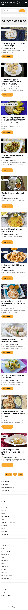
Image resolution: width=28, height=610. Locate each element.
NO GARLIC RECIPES (6, 575)
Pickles (3, 528)
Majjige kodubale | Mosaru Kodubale (12, 266)
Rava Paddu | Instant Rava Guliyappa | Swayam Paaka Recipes (13, 413)
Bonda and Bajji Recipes (7, 551)
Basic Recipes (4, 501)
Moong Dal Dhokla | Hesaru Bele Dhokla (12, 376)
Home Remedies (5, 481)
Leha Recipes (4, 560)
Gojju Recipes (4, 534)
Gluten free (4, 572)
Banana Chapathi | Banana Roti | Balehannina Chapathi (13, 118)
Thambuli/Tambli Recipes (7, 499)
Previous (8, 474)
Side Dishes (4, 589)
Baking (3, 548)
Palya (2, 537)
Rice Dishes (4, 531)
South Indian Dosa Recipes (8, 522)
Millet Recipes (4, 484)
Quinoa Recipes (5, 490)
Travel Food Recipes (6, 496)
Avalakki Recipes (5, 545)
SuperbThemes (14, 607)
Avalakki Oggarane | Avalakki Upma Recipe (13, 156)
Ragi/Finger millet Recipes (7, 487)
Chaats (3, 504)
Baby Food (4, 493)
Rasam (3, 513)
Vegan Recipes (5, 566)
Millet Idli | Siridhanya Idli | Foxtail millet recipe (12, 340)
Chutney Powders (5, 507)
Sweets (3, 543)
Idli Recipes (4, 510)
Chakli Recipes (5, 554)
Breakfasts (4, 525)
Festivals (3, 569)
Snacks (3, 540)
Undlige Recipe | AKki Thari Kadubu (12, 194)
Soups (2, 519)
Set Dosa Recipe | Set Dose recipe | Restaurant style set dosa (13, 303)
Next (20, 474)
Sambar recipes (5, 516)
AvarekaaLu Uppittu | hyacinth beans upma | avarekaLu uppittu (11, 81)
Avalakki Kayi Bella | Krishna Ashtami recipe (13, 44)
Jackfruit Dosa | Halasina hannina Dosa (12, 230)
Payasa (3, 563)
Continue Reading (7, 56)
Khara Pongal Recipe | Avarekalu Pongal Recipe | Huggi (12, 452)
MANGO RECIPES (6, 595)
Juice (2, 557)
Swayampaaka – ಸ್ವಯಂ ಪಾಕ (11, 3)
